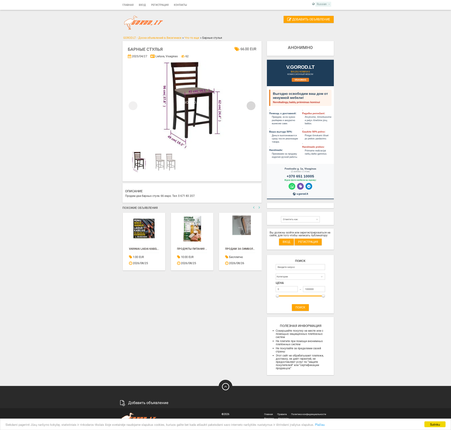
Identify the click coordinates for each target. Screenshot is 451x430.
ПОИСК (300, 307)
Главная (128, 5)
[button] (251, 105)
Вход (142, 5)
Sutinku (435, 424)
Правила (282, 414)
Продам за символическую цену (240, 249)
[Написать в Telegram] (308, 186)
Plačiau (320, 424)
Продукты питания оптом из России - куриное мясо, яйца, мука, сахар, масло (192, 249)
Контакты (180, 5)
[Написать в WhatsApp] (292, 186)
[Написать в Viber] (300, 186)
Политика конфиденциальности (308, 414)
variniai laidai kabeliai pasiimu (144, 249)
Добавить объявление (310, 19)
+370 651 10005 (300, 176)
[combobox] (323, 4)
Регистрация (160, 5)
